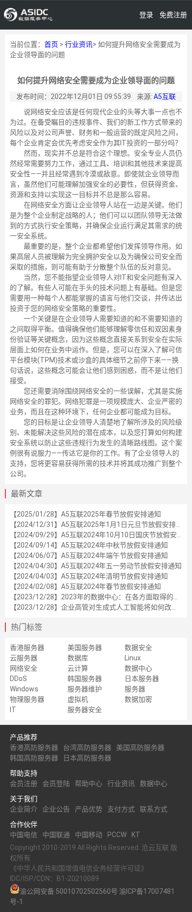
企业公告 (56, 809)
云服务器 (23, 658)
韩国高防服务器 (34, 758)
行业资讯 (79, 44)
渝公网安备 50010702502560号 (69, 891)
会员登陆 (56, 783)
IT (13, 710)
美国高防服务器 (140, 747)
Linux (133, 658)
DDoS (18, 679)
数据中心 (138, 668)
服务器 (135, 689)
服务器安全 (84, 710)
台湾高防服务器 (87, 747)
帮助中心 (88, 783)
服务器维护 (84, 689)
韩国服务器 (84, 679)
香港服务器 (27, 647)
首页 (51, 44)
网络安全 (23, 668)
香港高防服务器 (34, 747)
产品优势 (88, 809)
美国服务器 (84, 647)
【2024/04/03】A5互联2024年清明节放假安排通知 (89, 576)
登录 (146, 15)
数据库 (77, 658)
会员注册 (23, 783)
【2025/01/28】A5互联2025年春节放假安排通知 (85, 514)
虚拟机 (77, 699)
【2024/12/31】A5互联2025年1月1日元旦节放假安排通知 (100, 524)
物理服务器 (27, 699)
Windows (24, 689)
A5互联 (165, 96)
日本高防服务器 (87, 758)
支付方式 (121, 809)
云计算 (77, 668)
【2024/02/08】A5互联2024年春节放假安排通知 (85, 586)
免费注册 (173, 15)
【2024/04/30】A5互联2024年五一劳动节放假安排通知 (96, 566)
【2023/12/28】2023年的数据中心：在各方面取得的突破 (98, 597)
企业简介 (23, 809)
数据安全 (138, 647)
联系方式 (153, 809)
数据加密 (138, 699)
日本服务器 (142, 679)
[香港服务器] (28, 15)
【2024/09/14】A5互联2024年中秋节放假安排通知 (89, 545)
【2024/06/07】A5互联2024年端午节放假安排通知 (89, 555)
